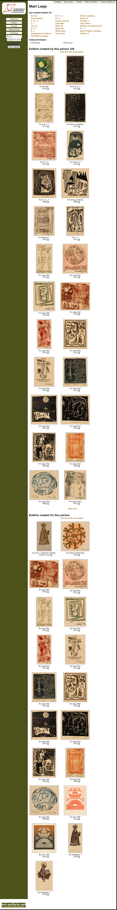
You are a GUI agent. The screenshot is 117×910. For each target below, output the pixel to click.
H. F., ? (58, 18)
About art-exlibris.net (108, 2)
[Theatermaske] (44, 197)
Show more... (73, 509)
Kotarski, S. (84, 21)
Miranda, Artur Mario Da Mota (92, 26)
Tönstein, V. (84, 33)
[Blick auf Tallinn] (44, 235)
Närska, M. (59, 28)
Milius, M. (59, 26)
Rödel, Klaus (60, 31)
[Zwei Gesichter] (75, 235)
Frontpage (57, 2)
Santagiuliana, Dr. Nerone (41, 33)
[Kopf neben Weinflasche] (75, 348)
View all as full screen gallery (72, 52)
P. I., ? (82, 28)
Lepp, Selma (85, 23)
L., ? (32, 23)
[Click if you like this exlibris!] (47, 89)
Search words (14, 29)
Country (14, 26)
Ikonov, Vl (84, 18)
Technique (14, 33)
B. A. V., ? (59, 16)
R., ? (32, 31)
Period (14, 23)
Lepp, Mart (59, 23)
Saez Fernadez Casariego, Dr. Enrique (95, 31)
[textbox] (14, 36)
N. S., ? (33, 28)
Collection (14, 19)
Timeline (79, 2)
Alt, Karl (34, 16)
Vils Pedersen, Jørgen (39, 36)
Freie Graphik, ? (37, 18)
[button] (10, 39)
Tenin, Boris (60, 33)
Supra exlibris (68, 2)
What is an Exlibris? (91, 2)
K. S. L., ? (34, 21)
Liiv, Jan (34, 26)
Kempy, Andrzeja (62, 21)
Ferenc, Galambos (87, 16)
